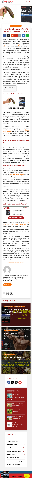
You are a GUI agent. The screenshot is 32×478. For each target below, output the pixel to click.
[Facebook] (8, 382)
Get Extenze (26, 476)
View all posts (7, 284)
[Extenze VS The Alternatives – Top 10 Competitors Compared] (16, 314)
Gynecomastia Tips (12, 441)
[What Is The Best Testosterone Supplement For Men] (16, 338)
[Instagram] (12, 382)
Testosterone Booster (13, 457)
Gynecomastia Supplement (14, 438)
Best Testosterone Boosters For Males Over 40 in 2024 (17, 424)
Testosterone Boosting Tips (11, 330)
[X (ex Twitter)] (16, 382)
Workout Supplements (13, 464)
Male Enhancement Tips (20, 306)
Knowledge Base (12, 444)
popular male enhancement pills (12, 45)
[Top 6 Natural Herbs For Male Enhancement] (16, 362)
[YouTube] (20, 382)
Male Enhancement (9, 306)
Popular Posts (11, 454)
